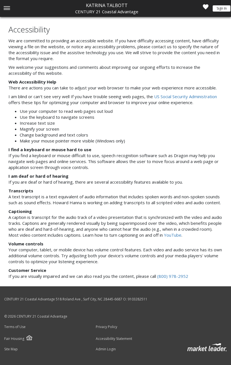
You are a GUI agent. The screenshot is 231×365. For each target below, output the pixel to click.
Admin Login (106, 349)
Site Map (11, 349)
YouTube (172, 235)
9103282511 (137, 299)
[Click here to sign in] (205, 8)
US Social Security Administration (185, 96)
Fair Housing (14, 338)
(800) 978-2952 (172, 276)
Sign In (222, 8)
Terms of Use (15, 327)
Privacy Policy (106, 327)
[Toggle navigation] (6, 8)
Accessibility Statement (114, 339)
